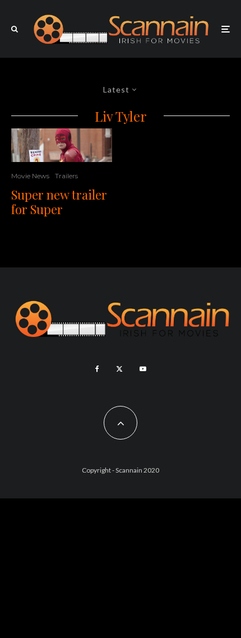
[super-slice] (61, 145)
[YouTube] (143, 369)
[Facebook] (97, 369)
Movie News (30, 176)
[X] (119, 369)
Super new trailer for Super (59, 202)
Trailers (66, 176)
